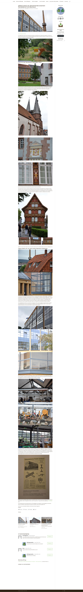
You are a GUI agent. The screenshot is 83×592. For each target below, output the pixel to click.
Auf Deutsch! (61, 1)
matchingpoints (25, 535)
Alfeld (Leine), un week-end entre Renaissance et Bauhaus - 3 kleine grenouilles (30, 561)
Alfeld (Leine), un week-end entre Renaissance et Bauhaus (22, 524)
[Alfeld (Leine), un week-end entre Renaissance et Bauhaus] (23, 520)
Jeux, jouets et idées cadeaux (54, 1)
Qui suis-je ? (66, 1)
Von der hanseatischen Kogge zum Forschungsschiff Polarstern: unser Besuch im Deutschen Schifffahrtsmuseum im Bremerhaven (46, 525)
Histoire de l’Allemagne (19, 1)
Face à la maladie (42, 1)
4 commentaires (35, 8)
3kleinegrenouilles (21, 8)
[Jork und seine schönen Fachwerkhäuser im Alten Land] (35, 520)
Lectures (47, 1)
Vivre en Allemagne (27, 1)
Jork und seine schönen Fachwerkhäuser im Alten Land (34, 524)
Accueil (14, 1)
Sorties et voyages (35, 1)
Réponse (50, 536)
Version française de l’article (22, 33)
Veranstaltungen (50, 500)
